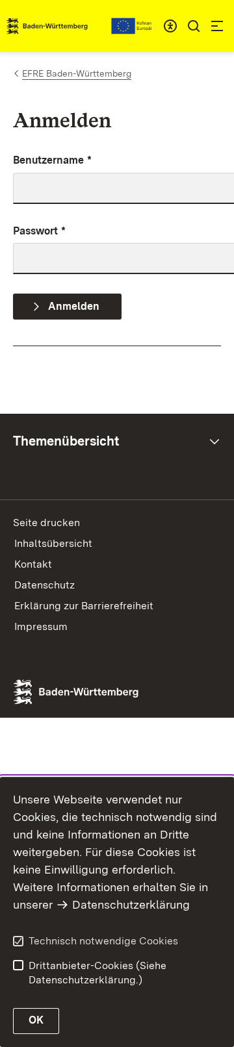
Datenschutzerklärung (131, 904)
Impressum (41, 626)
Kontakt (33, 564)
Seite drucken (46, 522)
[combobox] (170, 26)
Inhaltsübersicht (53, 543)
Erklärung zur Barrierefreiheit (83, 605)
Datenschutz (44, 585)
